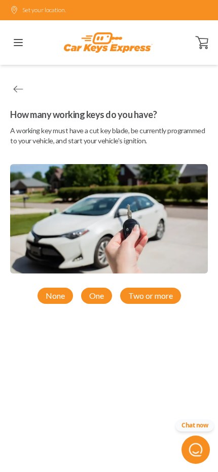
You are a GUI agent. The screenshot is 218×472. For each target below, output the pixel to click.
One (96, 295)
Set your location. (44, 10)
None (55, 295)
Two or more (150, 295)
